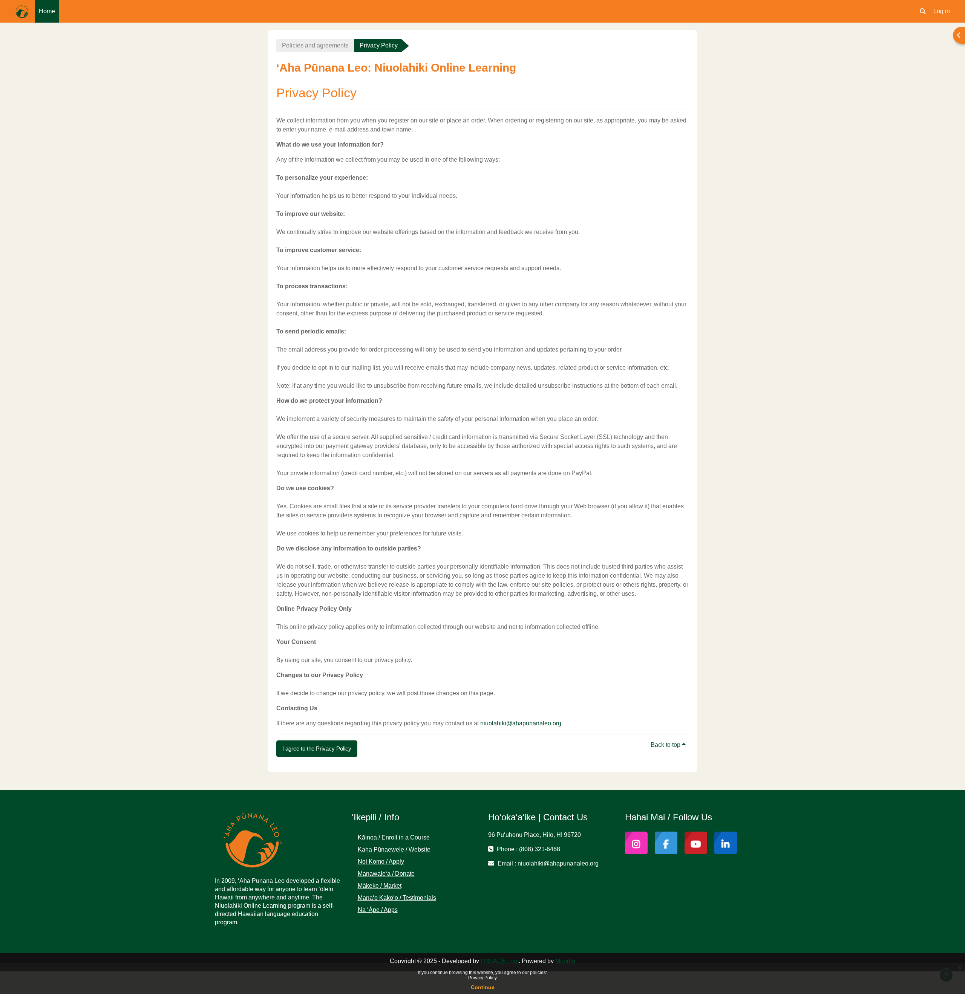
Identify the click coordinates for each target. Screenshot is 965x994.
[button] (922, 11)
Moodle (565, 961)
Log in (941, 11)
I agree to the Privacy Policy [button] (316, 748)
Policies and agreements (315, 45)
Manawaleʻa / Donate (386, 873)
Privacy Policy (482, 977)
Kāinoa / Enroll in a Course (394, 837)
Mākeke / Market (379, 885)
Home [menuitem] (47, 11)
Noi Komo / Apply (381, 861)
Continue (483, 987)
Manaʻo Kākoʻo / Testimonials (397, 898)
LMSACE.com (500, 961)
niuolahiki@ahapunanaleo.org (520, 723)
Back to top (666, 745)
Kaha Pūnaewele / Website (394, 849)
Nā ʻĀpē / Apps (378, 910)
